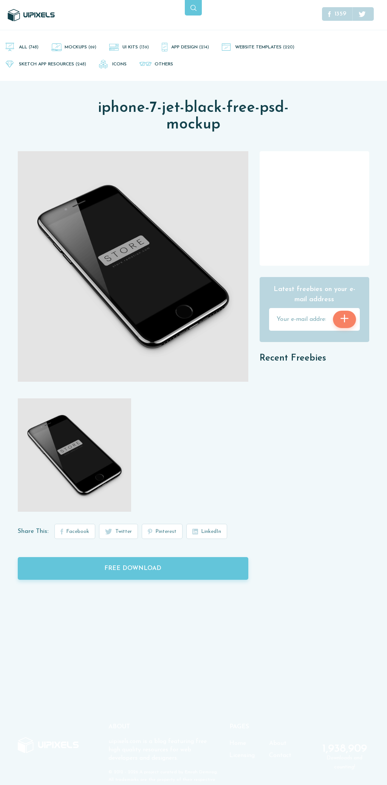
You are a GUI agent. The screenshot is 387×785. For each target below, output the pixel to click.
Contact (280, 755)
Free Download (132, 568)
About (277, 743)
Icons (119, 64)
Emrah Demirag (201, 772)
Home (237, 743)
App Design (190, 47)
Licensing (242, 755)
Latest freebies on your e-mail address (314, 294)
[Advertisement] (316, 208)
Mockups (80, 47)
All (29, 47)
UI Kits (135, 47)
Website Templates (264, 47)
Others (164, 64)
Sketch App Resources (52, 64)
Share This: (33, 531)
